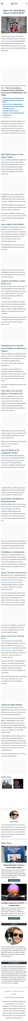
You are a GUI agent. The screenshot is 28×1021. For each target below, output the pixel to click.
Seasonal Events (7, 115)
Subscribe (14, 994)
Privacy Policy (8, 991)
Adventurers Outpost (7, 363)
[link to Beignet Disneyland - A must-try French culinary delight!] (14, 854)
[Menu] (2, 4)
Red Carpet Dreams (7, 506)
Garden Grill (4, 401)
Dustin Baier (14, 821)
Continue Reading (14, 880)
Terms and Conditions (18, 991)
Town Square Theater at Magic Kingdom (13, 98)
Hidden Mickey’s (7, 117)
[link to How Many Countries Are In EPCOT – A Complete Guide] (14, 892)
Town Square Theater (7, 162)
